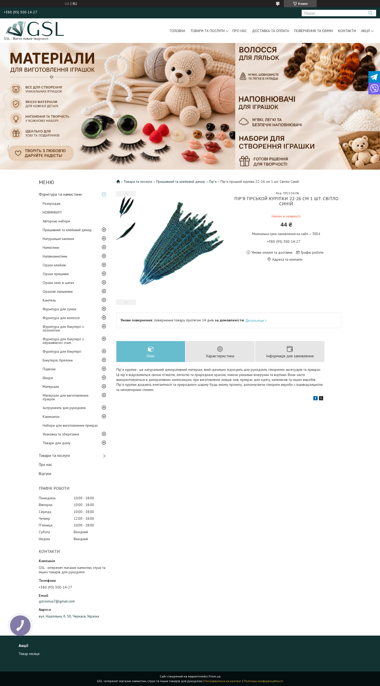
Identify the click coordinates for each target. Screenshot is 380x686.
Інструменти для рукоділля (64, 407)
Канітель (49, 300)
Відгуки (45, 473)
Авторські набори (56, 221)
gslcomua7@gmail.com (57, 601)
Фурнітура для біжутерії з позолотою (63, 328)
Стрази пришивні (56, 274)
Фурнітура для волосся (61, 317)
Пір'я (213, 181)
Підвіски (49, 369)
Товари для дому (57, 443)
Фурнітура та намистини (60, 194)
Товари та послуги (207, 30)
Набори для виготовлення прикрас (70, 425)
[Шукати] (370, 13)
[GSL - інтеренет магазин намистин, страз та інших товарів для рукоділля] (35, 28)
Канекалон (51, 416)
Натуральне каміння (58, 238)
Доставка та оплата (270, 30)
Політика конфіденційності (263, 681)
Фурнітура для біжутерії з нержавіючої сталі (63, 341)
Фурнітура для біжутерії (62, 351)
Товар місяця (29, 653)
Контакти (347, 30)
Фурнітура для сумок (59, 309)
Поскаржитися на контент (222, 681)
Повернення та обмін (313, 30)
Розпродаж (51, 203)
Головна (177, 30)
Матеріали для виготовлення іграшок (65, 397)
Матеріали (51, 386)
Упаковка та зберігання (61, 434)
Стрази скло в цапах (58, 282)
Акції (365, 30)
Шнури (48, 377)
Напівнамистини (55, 256)
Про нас (239, 30)
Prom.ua (215, 676)
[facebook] (315, 399)
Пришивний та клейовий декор (67, 230)
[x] (321, 399)
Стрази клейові (54, 265)
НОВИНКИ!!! (52, 212)
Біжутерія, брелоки (58, 360)
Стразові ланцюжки (58, 291)
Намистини (51, 247)
